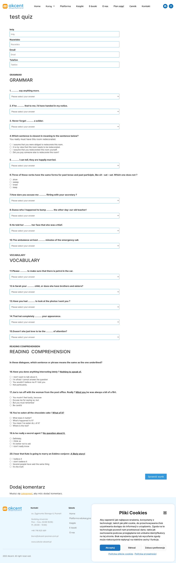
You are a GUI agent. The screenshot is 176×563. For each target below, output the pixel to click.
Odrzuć (132, 547)
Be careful (17, 405)
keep (15, 187)
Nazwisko (15, 40)
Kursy (49, 6)
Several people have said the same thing (31, 464)
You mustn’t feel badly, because (27, 397)
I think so (17, 441)
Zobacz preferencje (155, 547)
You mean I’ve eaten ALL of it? (26, 423)
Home (37, 6)
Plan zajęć (119, 6)
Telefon (14, 60)
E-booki (93, 6)
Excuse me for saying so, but (26, 400)
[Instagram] (171, 6)
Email (12, 50)
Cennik (133, 6)
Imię (12, 29)
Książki (80, 6)
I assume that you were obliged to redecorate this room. (38, 144)
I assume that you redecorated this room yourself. (35, 150)
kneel (15, 185)
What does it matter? (22, 418)
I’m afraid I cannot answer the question (30, 379)
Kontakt (146, 6)
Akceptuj (110, 547)
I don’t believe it (20, 461)
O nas (105, 6)
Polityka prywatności (145, 553)
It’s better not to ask (22, 444)
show (15, 179)
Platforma (65, 6)
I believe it (17, 459)
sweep (16, 182)
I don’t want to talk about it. (25, 377)
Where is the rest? (21, 426)
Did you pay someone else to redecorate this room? (36, 152)
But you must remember (23, 403)
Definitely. (17, 438)
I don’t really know (21, 446)
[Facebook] (165, 6)
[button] (165, 512)
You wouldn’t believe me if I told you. (29, 382)
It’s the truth (18, 467)
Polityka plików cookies (120, 553)
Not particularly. (20, 385)
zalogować (26, 493)
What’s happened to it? (23, 420)
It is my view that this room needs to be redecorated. (36, 147)
